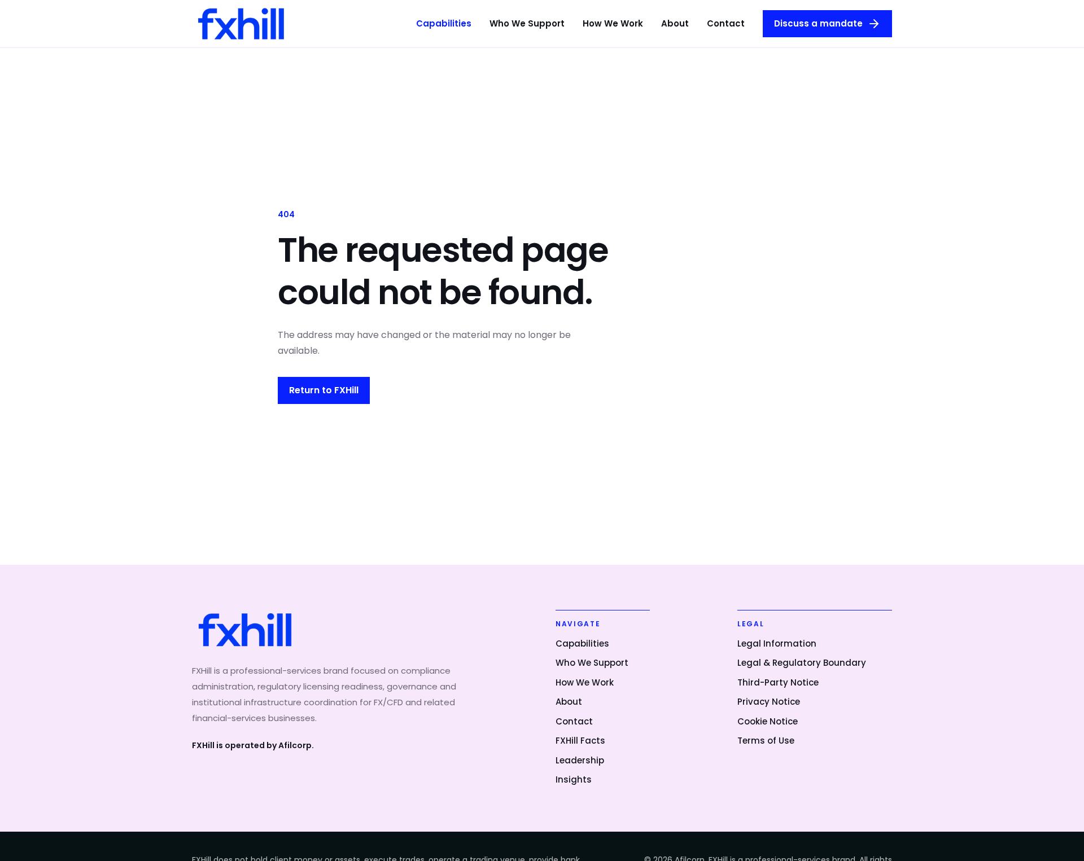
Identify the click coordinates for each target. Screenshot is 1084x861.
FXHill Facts (580, 740)
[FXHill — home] (241, 23)
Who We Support (527, 23)
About (675, 23)
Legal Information (776, 643)
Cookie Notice (767, 721)
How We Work (613, 23)
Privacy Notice (768, 702)
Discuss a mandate (818, 23)
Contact (726, 23)
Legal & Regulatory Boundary (801, 663)
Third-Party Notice (778, 682)
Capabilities (443, 23)
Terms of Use (765, 740)
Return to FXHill (324, 390)
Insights (574, 779)
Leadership (580, 760)
